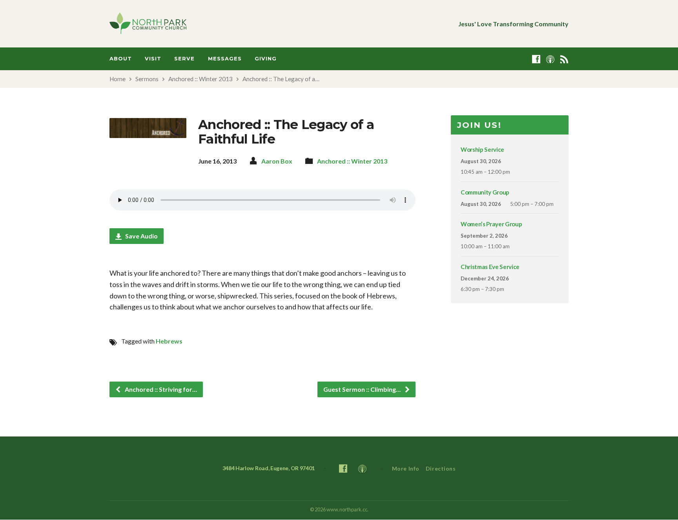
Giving (266, 58)
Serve (184, 58)
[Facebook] (536, 59)
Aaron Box (276, 161)
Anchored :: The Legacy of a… (280, 78)
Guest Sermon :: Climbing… (362, 389)
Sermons (147, 78)
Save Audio (141, 236)
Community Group (485, 192)
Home (117, 78)
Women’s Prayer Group (491, 223)
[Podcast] (550, 59)
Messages (225, 58)
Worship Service (482, 149)
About (120, 58)
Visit (153, 58)
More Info (405, 468)
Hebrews (169, 341)
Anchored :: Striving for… (160, 389)
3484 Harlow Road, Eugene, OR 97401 (268, 468)
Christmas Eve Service (490, 266)
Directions (441, 468)
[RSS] (564, 59)
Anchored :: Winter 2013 (200, 78)
